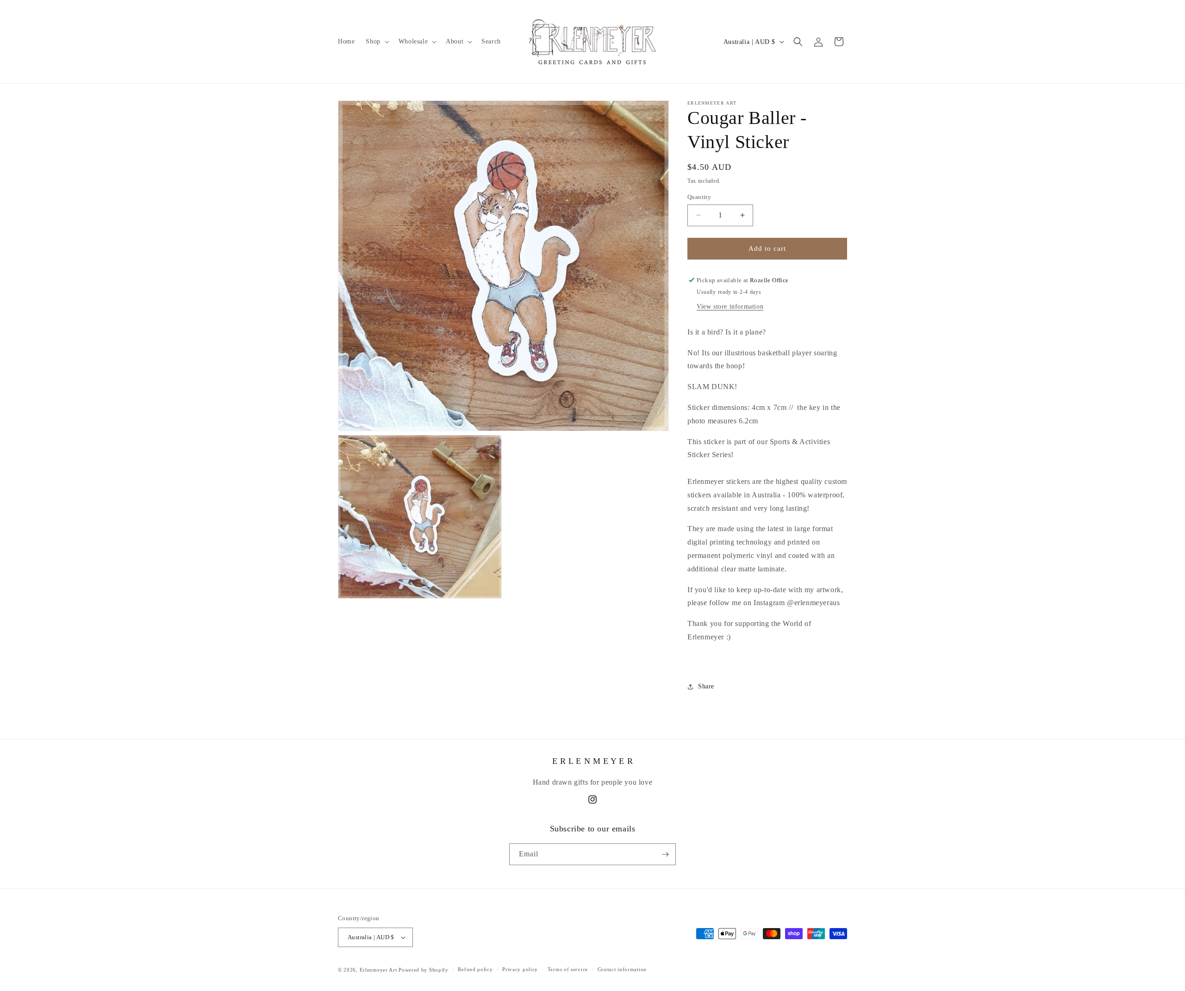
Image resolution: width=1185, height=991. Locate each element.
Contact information (622, 969)
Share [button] (706, 686)
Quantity (699, 196)
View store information (730, 306)
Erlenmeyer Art (378, 969)
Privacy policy (520, 969)
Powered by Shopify (424, 969)
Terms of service (568, 969)
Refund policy (475, 969)
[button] (376, 41)
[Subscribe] (665, 854)
